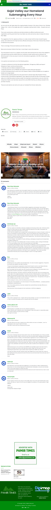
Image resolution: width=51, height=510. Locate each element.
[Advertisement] (12, 96)
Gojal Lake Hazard (25, 144)
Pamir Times (10, 18)
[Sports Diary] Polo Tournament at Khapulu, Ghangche (6, 471)
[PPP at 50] (19, 472)
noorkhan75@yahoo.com (17, 214)
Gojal (16, 144)
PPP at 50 (16, 476)
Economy (25, 159)
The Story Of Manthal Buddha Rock (14, 1)
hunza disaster (15, 147)
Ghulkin (10, 144)
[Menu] (1, 4)
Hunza (42, 144)
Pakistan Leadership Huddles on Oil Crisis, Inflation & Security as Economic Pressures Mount (25, 167)
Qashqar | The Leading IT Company (28, 505)
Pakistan (25, 7)
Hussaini (24, 147)
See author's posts (18, 121)
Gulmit (35, 144)
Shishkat (38, 147)
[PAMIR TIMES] (25, 4)
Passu (31, 147)
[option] (25, 165)
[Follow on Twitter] (13, 18)
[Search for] (49, 4)
